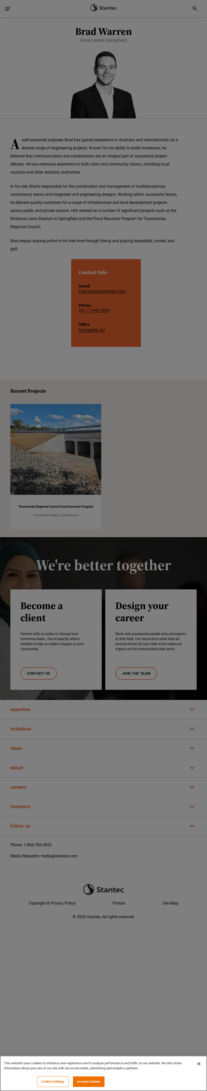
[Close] (198, 1063)
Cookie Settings (53, 1081)
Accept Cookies (88, 1081)
